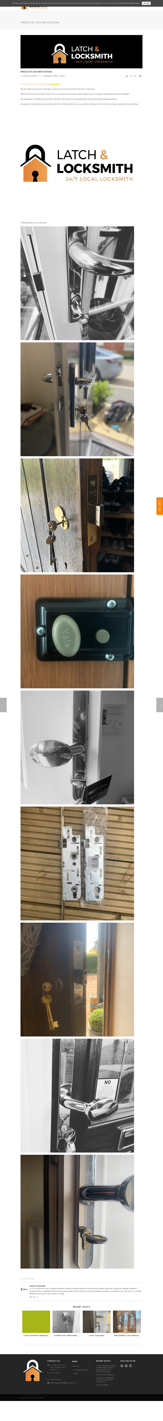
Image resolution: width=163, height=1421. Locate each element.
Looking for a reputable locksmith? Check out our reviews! (67, 1335)
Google (99, 94)
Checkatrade (107, 94)
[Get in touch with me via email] (34, 1297)
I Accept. (146, 3)
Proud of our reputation (105, 1375)
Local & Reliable (96, 1335)
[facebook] (122, 1366)
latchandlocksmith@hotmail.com (63, 1383)
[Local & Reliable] (97, 1322)
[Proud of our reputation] (81, 51)
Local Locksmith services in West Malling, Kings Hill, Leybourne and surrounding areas (36, 1335)
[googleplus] (126, 1366)
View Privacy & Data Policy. (129, 3)
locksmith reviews (27, 1278)
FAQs (76, 1374)
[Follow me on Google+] (37, 1297)
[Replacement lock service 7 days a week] (127, 1322)
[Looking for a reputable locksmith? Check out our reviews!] (66, 1322)
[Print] (127, 76)
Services (76, 1366)
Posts (116, 27)
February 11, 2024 (51, 76)
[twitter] (130, 1366)
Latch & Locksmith (30, 76)
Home (110, 27)
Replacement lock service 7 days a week (127, 1335)
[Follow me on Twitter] (31, 1297)
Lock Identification (81, 1370)
